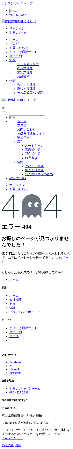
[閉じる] (3, 111)
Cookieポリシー (12, 438)
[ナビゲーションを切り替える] (3, 108)
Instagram (15, 372)
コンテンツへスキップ (17, 3)
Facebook (15, 362)
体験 (12, 307)
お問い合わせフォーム (24, 388)
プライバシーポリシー (24, 312)
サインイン (17, 28)
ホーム (14, 279)
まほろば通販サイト (23, 328)
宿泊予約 (15, 332)
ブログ (14, 336)
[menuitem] (14, 39)
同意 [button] (18, 445)
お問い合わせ (18, 32)
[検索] (47, 11)
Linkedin (14, 369)
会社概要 (15, 299)
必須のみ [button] (8, 445)
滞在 (12, 303)
